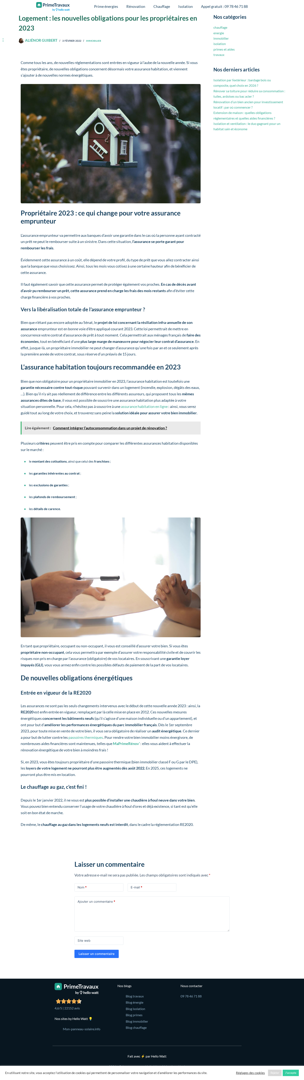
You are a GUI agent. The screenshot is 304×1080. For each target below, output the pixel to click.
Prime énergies (106, 6)
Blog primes (134, 1015)
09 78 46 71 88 (191, 996)
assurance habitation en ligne (144, 406)
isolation (219, 44)
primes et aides (224, 49)
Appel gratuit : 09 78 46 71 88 (224, 6)
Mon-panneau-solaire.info (81, 1029)
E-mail (136, 887)
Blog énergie (134, 1002)
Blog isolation (135, 1009)
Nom (82, 887)
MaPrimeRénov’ (126, 743)
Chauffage (161, 6)
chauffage (220, 27)
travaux (218, 55)
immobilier (93, 40)
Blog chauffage (136, 1027)
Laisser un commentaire (97, 954)
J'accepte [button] (290, 1072)
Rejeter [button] (274, 1072)
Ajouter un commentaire (96, 902)
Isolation (185, 6)
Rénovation (135, 6)
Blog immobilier (137, 1021)
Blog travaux (135, 996)
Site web (84, 941)
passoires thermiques (85, 737)
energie (218, 33)
